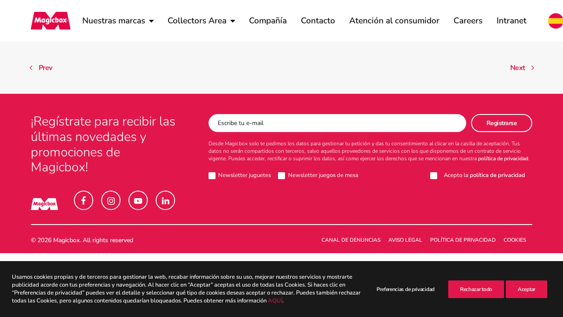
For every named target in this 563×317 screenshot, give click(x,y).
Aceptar (526, 289)
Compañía (268, 20)
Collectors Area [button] (197, 20)
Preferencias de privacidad (406, 289)
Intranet (511, 20)
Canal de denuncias (351, 239)
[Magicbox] (50, 20)
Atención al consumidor (394, 20)
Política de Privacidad (463, 239)
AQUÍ (275, 301)
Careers (468, 20)
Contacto (318, 20)
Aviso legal (405, 239)
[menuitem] (118, 20)
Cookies (515, 239)
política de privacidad (503, 158)
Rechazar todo (476, 289)
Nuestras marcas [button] (113, 20)
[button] (83, 200)
